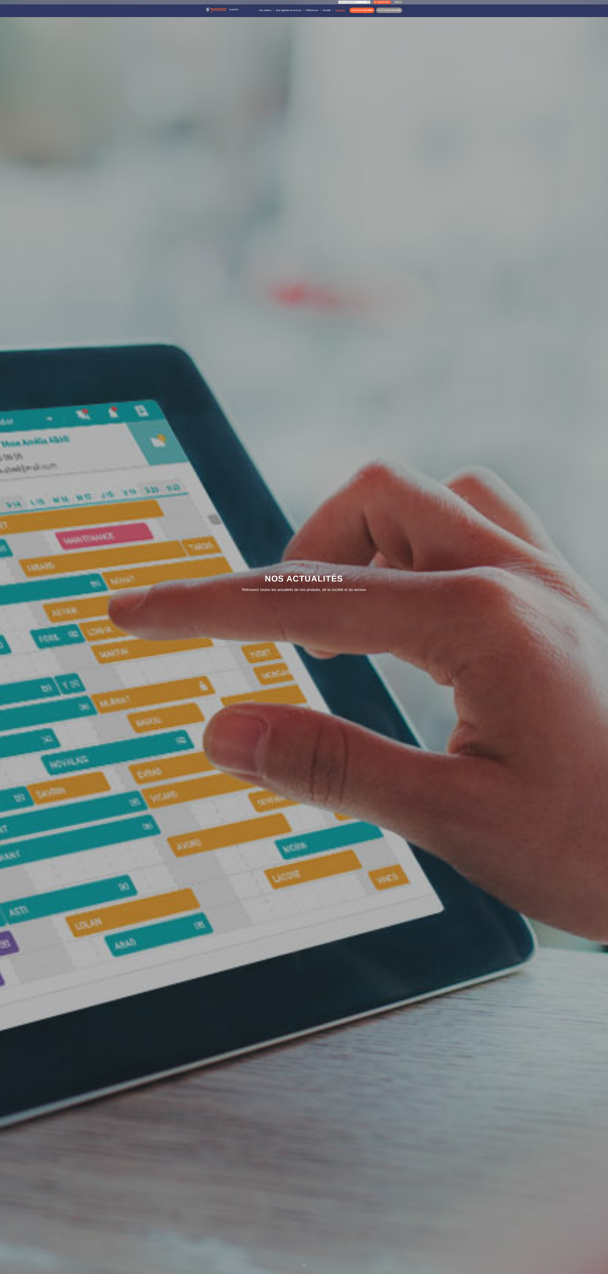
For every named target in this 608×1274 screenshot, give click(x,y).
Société (327, 10)
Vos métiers (265, 10)
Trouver (389, 10)
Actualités (340, 10)
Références (312, 10)
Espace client (383, 2)
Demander (362, 10)
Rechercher (368, 2)
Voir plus (304, 1265)
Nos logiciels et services (288, 10)
